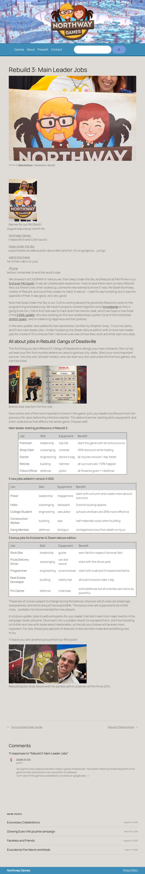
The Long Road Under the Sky (27, 727)
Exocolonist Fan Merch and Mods (28, 849)
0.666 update (26, 315)
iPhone (13, 268)
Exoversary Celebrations (23, 822)
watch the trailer (19, 257)
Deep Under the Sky (22, 246)
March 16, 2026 (131, 831)
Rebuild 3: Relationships (121, 727)
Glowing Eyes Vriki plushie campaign (31, 831)
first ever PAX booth (21, 283)
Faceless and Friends (21, 840)
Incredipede (110, 307)
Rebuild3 (51, 165)
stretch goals (17, 319)
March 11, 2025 (131, 849)
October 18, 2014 (23, 759)
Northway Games (20, 235)
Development (40, 165)
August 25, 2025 (130, 840)
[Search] (119, 50)
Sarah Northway (25, 165)
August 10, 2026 (131, 822)
